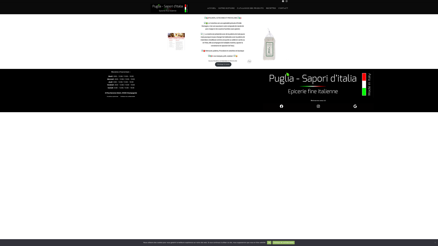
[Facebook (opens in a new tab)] (284, 1)
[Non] (435, 242)
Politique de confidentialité (128, 96)
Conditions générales (112, 96)
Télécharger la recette (223, 64)
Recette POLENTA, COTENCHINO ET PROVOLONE (223, 61)
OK (269, 242)
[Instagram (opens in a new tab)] (286, 1)
